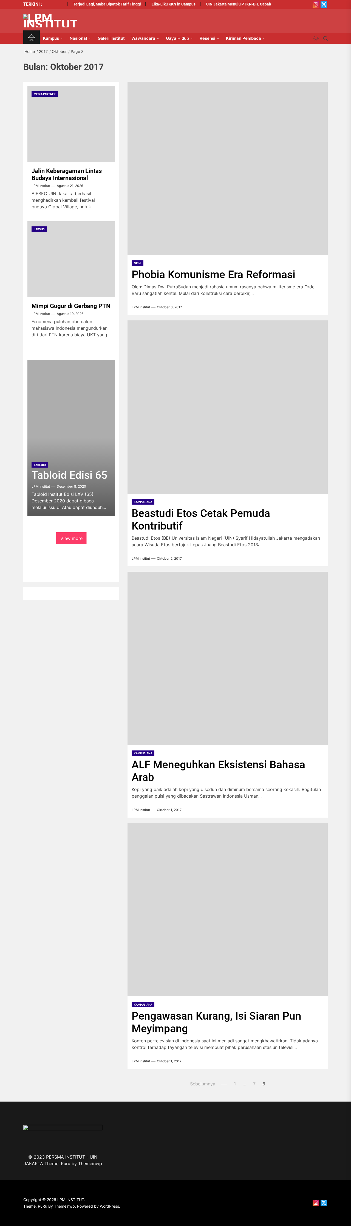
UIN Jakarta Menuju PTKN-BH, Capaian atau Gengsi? (244, 4)
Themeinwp (90, 1163)
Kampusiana (143, 502)
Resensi (207, 38)
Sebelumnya (202, 1083)
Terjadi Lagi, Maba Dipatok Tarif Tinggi (98, 4)
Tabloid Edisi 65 (69, 475)
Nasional (78, 38)
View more (71, 538)
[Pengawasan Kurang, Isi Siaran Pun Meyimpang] (228, 909)
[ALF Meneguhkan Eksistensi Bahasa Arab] (228, 658)
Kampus (51, 38)
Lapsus (39, 229)
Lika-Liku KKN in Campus (165, 4)
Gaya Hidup (177, 38)
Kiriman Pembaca (243, 38)
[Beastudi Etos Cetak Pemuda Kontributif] (228, 407)
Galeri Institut (111, 38)
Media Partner (45, 94)
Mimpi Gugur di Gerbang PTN (71, 306)
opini (137, 263)
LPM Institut (141, 307)
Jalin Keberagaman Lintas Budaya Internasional (67, 174)
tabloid (40, 465)
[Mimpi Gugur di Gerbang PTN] (71, 259)
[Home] (31, 38)
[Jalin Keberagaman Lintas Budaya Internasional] (71, 124)
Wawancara (143, 38)
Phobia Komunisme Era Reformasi (213, 274)
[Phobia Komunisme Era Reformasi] (228, 168)
